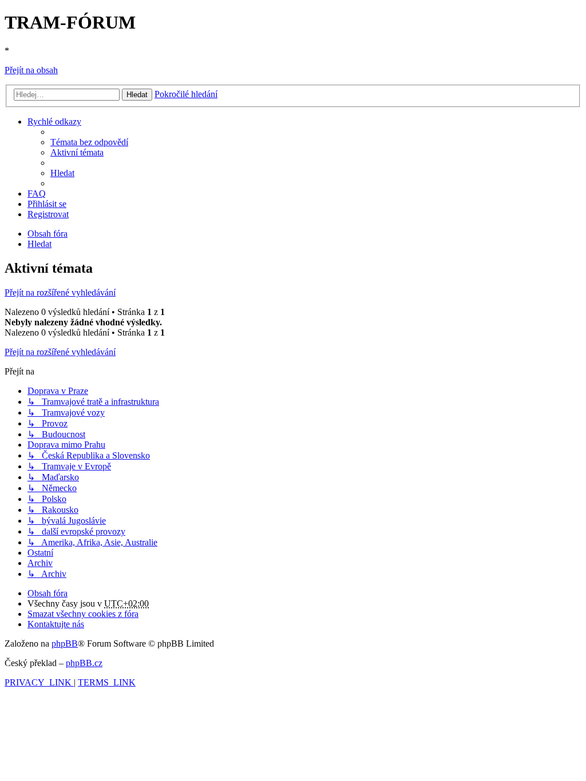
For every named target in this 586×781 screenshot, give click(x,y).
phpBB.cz (84, 663)
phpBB (65, 643)
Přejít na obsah (31, 70)
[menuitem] (89, 142)
